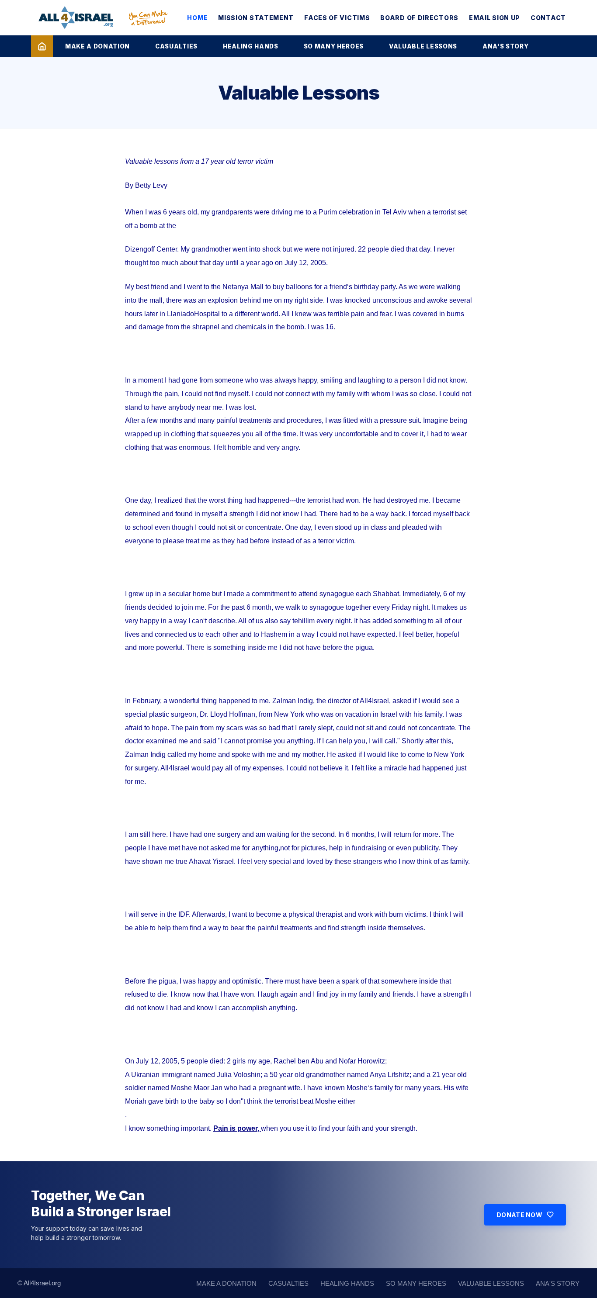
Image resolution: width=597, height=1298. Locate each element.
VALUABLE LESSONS (423, 46)
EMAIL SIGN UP (494, 17)
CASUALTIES (176, 46)
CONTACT (548, 17)
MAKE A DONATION (97, 46)
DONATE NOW (519, 1215)
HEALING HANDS (250, 46)
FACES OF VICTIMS (337, 17)
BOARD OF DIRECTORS (419, 17)
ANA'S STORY (505, 46)
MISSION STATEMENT (256, 17)
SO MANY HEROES (334, 46)
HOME (197, 17)
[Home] (42, 46)
